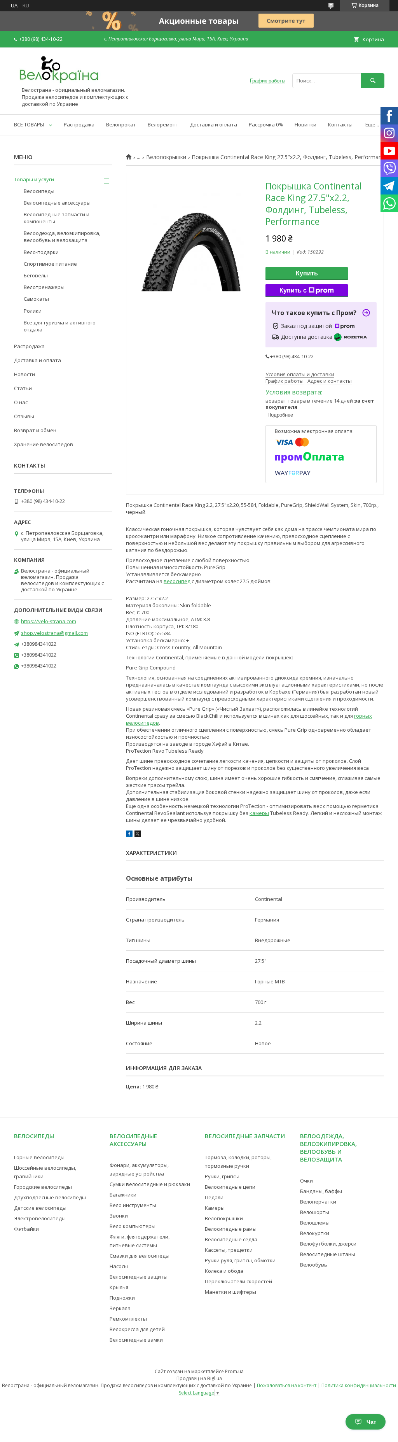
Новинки (305, 124)
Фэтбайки (26, 1228)
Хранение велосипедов (43, 444)
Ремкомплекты (128, 1318)
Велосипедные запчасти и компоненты (56, 218)
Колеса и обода (224, 1270)
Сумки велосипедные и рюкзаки (150, 1184)
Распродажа (79, 124)
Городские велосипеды (43, 1186)
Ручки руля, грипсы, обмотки (240, 1260)
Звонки (119, 1215)
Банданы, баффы (321, 1191)
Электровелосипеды (40, 1218)
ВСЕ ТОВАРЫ (29, 124)
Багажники (123, 1194)
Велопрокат (121, 124)
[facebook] (129, 834)
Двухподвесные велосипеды (50, 1197)
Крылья (119, 1287)
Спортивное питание (50, 263)
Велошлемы (315, 1222)
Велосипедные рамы (231, 1228)
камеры (259, 812)
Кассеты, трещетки (229, 1249)
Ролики (33, 310)
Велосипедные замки (136, 1339)
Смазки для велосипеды (139, 1255)
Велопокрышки (166, 157)
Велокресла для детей (137, 1329)
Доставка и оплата (213, 124)
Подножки (122, 1297)
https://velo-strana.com (48, 621)
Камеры (215, 1207)
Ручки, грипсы (222, 1176)
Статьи (23, 388)
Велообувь (313, 1264)
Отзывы (24, 416)
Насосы (119, 1266)
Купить (307, 273)
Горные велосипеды (39, 1157)
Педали (214, 1197)
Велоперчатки (318, 1201)
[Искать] (372, 80)
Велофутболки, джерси (328, 1243)
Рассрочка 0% (266, 124)
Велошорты (314, 1212)
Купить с (293, 290)
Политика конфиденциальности (358, 1385)
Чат (371, 1422)
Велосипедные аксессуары (57, 202)
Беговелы (36, 275)
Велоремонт (163, 124)
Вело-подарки (41, 252)
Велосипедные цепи (230, 1186)
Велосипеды (39, 190)
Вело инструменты (133, 1205)
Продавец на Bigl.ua (199, 1378)
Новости (24, 374)
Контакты (340, 124)
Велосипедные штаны (327, 1254)
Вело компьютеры (132, 1226)
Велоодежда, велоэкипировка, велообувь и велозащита (62, 237)
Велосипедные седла (231, 1239)
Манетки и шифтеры (230, 1291)
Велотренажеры (44, 287)
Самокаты (36, 298)
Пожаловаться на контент (286, 1385)
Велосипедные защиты (139, 1276)
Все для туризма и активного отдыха (60, 326)
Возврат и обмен (35, 430)
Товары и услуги (34, 179)
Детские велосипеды (40, 1207)
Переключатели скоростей (238, 1281)
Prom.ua (234, 1371)
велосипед (177, 581)
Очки (306, 1180)
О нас (21, 402)
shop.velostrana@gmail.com (54, 633)
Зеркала (120, 1308)
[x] (137, 834)
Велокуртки (314, 1233)
